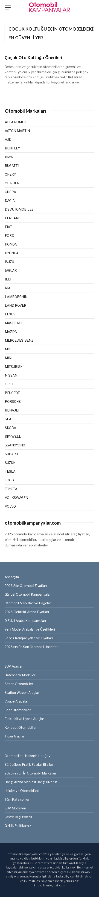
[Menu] (8, 7)
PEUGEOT (12, 393)
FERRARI (12, 218)
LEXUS (10, 314)
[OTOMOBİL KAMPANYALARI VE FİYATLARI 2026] (49, 7)
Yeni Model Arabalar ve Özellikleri (30, 629)
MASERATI (13, 323)
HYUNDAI (12, 253)
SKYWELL (13, 436)
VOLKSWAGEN (16, 498)
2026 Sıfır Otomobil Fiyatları (26, 586)
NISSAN (11, 375)
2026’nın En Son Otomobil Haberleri (31, 647)
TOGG (9, 480)
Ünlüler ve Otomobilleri (22, 791)
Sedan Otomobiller (19, 684)
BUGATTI (12, 166)
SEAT (9, 419)
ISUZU (9, 262)
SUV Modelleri (15, 808)
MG (7, 349)
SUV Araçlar (14, 666)
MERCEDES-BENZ (19, 340)
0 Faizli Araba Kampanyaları (25, 621)
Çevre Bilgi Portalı (18, 817)
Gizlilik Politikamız (18, 826)
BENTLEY (12, 148)
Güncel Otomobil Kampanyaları (28, 594)
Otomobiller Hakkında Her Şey (27, 756)
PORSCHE (13, 401)
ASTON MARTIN (17, 131)
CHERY (10, 174)
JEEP (8, 279)
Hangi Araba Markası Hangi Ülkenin (31, 782)
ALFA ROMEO (15, 122)
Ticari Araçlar (14, 736)
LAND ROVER (15, 305)
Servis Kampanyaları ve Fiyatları (29, 638)
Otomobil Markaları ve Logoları (28, 603)
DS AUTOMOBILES (19, 209)
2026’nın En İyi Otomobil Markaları (30, 773)
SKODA (10, 428)
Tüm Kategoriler (17, 799)
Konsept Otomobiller (21, 727)
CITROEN (12, 183)
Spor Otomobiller (18, 710)
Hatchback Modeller (20, 675)
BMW (9, 157)
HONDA (11, 244)
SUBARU (11, 454)
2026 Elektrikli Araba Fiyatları (27, 612)
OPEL (9, 384)
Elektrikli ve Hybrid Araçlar (24, 719)
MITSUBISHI (14, 367)
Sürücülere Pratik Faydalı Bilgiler (29, 764)
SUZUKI (10, 463)
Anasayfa (12, 577)
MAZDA (11, 332)
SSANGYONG (15, 445)
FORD (9, 235)
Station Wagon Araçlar (22, 692)
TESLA (10, 471)
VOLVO (10, 506)
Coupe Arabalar (16, 701)
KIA (7, 288)
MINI (8, 358)
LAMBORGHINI (16, 297)
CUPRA (10, 192)
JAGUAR (11, 270)
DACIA (10, 201)
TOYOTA (11, 489)
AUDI (8, 139)
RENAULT (12, 410)
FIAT (8, 227)
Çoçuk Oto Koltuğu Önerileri (33, 58)
